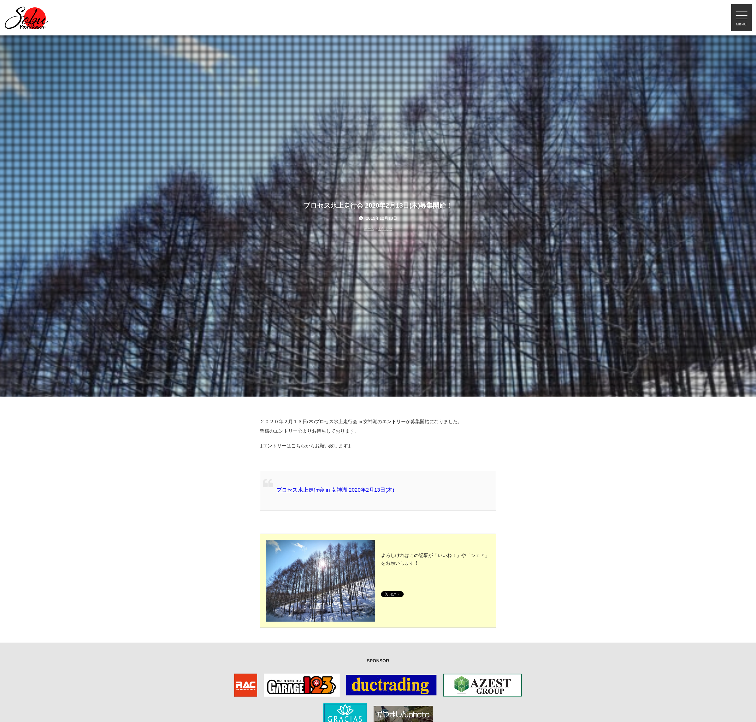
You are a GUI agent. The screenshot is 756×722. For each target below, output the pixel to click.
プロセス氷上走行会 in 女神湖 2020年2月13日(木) (335, 490)
